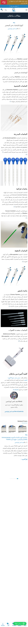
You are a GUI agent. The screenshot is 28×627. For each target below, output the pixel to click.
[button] (17, 478)
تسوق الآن (4, 2)
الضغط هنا (16, 389)
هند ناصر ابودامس (12, 28)
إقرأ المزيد (24, 459)
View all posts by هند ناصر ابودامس (14, 411)
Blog (14, 22)
